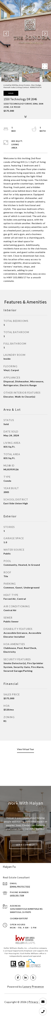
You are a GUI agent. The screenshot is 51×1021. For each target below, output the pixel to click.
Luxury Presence (33, 986)
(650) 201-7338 (17, 895)
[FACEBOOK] (18, 977)
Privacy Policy (38, 1002)
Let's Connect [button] (25, 845)
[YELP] (33, 977)
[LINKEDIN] (25, 977)
